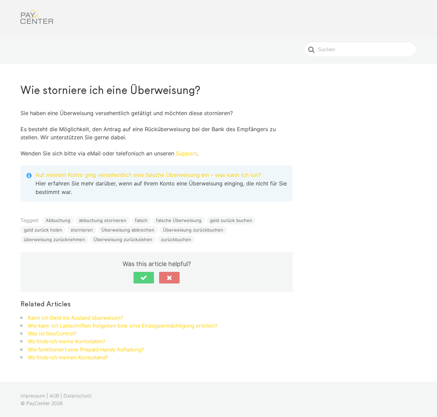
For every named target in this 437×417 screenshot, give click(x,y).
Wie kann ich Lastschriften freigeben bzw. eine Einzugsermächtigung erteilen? (122, 325)
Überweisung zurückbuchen (193, 230)
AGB (54, 396)
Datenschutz (78, 396)
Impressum (32, 396)
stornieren (82, 230)
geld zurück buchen (231, 220)
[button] (143, 277)
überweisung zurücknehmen (54, 239)
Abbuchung (58, 220)
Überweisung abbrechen (127, 230)
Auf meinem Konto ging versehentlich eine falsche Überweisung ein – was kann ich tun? (148, 174)
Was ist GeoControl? (52, 333)
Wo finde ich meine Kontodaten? (66, 341)
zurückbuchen (176, 239)
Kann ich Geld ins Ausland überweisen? (75, 318)
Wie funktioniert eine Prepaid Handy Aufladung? (86, 349)
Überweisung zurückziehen (123, 239)
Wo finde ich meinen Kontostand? (68, 357)
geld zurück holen (43, 230)
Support (186, 153)
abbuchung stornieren (102, 220)
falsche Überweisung (178, 220)
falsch (141, 220)
